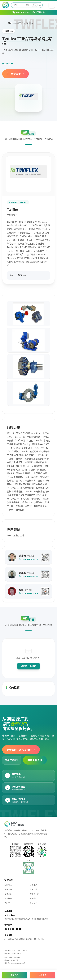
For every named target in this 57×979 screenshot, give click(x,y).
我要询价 (42, 975)
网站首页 (8, 885)
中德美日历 (34, 893)
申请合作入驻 (34, 760)
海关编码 (8, 893)
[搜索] (40, 5)
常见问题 (8, 898)
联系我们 (33, 902)
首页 (10, 23)
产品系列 (7, 63)
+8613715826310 (30, 559)
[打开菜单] (52, 5)
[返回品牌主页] (28, 98)
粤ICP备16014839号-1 (11, 960)
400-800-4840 (13, 929)
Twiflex (29, 23)
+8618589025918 (30, 593)
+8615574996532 (30, 576)
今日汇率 (33, 889)
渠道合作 (8, 889)
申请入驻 (14, 975)
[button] (45, 557)
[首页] (5, 5)
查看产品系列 (11, 760)
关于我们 (33, 898)
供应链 (7, 902)
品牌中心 (18, 23)
